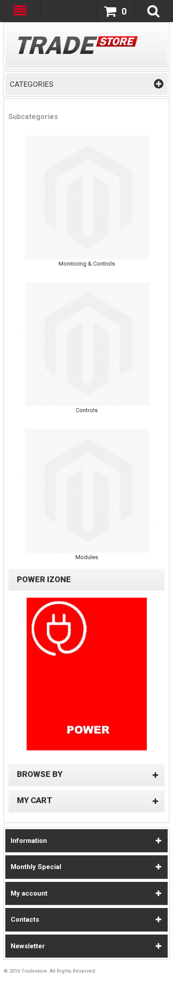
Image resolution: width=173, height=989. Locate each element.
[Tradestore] (78, 45)
